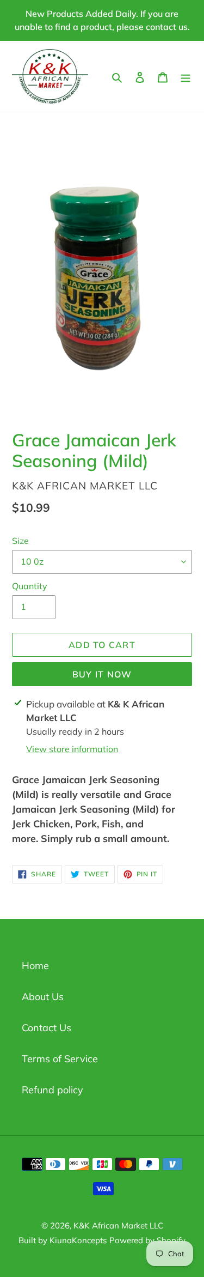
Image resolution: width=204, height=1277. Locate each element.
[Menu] (185, 76)
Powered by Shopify (147, 1240)
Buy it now (102, 674)
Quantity (29, 585)
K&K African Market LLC (118, 1225)
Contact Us (46, 1027)
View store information (72, 748)
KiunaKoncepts (78, 1240)
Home (35, 965)
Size (20, 540)
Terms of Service (60, 1058)
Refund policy (52, 1090)
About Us (43, 996)
